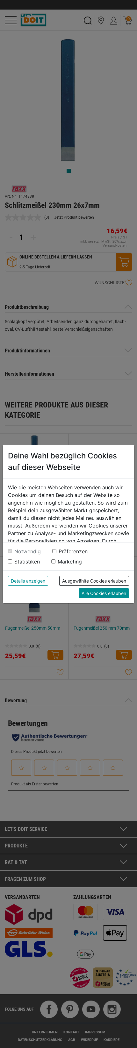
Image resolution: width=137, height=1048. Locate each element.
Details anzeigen (28, 581)
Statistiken (27, 561)
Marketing (70, 561)
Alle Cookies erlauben (104, 593)
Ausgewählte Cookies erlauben (94, 581)
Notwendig (27, 551)
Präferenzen (73, 551)
